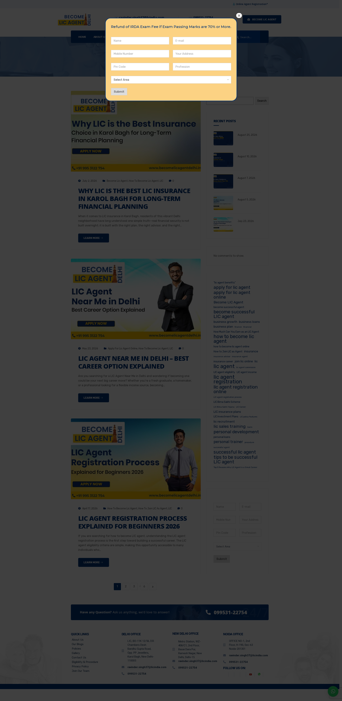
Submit (119, 91)
